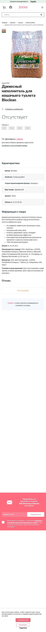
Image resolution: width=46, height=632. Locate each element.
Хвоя (14, 196)
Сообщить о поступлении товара (14, 145)
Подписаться (36, 514)
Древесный (19, 190)
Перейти (33, 1)
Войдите (11, 303)
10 (16, 202)
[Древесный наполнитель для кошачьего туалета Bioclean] (4, 31)
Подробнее (23, 628)
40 (21, 202)
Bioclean (14, 171)
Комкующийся (19, 177)
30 (18, 202)
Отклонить (23, 625)
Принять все (23, 620)
